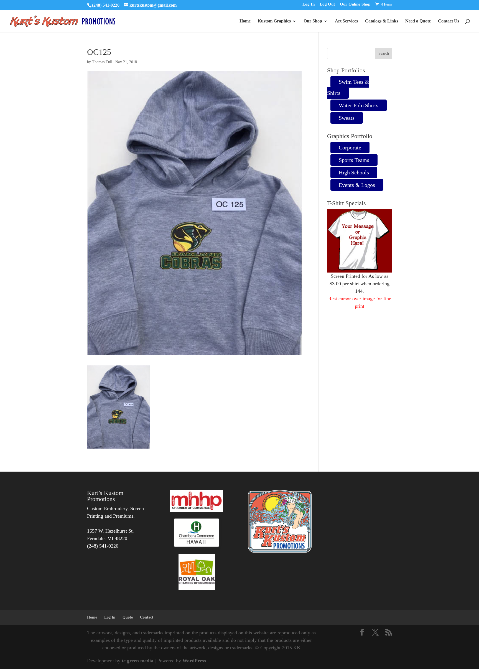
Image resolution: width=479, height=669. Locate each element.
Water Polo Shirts (358, 105)
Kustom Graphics (274, 21)
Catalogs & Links (381, 21)
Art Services (346, 21)
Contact (146, 617)
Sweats (347, 118)
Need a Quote (418, 21)
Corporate (350, 147)
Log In (308, 4)
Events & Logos (357, 185)
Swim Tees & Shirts (348, 87)
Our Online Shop (355, 4)
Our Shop (313, 21)
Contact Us (448, 21)
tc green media (137, 660)
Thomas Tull (102, 62)
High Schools (354, 172)
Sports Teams (354, 160)
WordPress (194, 660)
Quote (128, 617)
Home (245, 21)
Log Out (327, 4)
